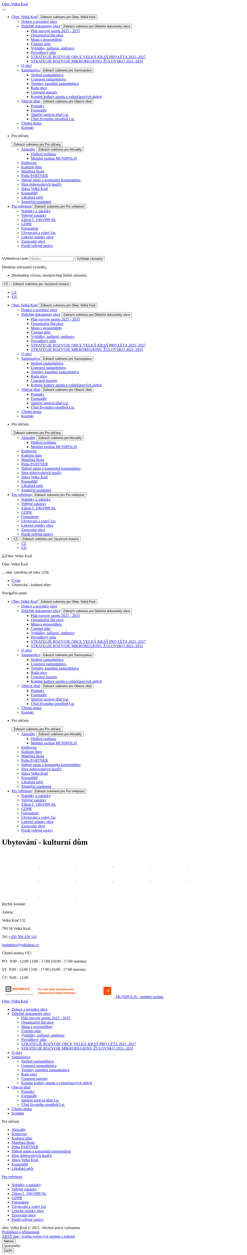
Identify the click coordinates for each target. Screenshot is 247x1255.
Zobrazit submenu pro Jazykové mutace (41, 284)
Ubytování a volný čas (38, 233)
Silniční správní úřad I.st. (50, 115)
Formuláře (39, 110)
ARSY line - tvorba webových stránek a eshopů (38, 1236)
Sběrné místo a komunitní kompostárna (51, 180)
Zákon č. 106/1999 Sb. (38, 220)
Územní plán (40, 44)
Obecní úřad (30, 101)
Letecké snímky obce (37, 237)
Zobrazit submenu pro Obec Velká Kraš (68, 17)
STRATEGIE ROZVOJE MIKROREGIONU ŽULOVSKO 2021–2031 (87, 61)
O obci (26, 65)
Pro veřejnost (22, 206)
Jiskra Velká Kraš (34, 189)
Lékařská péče (32, 197)
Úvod (16, 580)
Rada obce (39, 88)
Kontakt (27, 128)
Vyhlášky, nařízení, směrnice (52, 48)
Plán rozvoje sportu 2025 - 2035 (55, 31)
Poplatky (37, 106)
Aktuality (28, 149)
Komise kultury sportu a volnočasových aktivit (66, 97)
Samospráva (30, 70)
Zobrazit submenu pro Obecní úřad (67, 101)
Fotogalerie (29, 228)
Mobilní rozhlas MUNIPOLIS (54, 158)
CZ (6, 284)
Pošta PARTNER (34, 176)
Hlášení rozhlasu (43, 154)
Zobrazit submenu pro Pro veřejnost (59, 206)
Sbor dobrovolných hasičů (41, 184)
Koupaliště (29, 193)
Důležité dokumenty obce (40, 26)
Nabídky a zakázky (36, 211)
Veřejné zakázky (33, 215)
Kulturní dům (31, 167)
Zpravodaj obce (33, 241)
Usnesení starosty (44, 92)
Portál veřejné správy (37, 246)
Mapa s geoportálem (46, 40)
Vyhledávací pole (15, 258)
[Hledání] (2, 254)
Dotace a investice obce (39, 21)
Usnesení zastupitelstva (48, 79)
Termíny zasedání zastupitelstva (55, 84)
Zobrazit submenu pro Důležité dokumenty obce (96, 26)
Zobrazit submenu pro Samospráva (67, 70)
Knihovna (28, 163)
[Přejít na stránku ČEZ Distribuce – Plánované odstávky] (59, 997)
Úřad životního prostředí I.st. (53, 119)
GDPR (26, 224)
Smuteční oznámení (36, 202)
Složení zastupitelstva (47, 75)
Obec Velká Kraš (15, 4)
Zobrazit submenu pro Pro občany (37, 144)
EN (14, 297)
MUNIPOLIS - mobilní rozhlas (140, 997)
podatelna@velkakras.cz (20, 945)
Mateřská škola (32, 171)
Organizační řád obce (47, 35)
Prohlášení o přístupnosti (20, 1232)
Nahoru (9, 1241)
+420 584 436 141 (23, 937)
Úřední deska (31, 123)
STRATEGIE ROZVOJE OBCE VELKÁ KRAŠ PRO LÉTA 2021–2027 (88, 57)
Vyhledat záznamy (90, 258)
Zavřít (8, 1250)
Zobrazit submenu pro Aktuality (60, 149)
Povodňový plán (43, 53)
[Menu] (4, 9)
